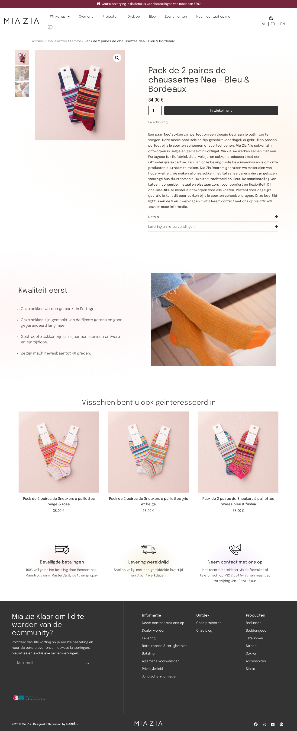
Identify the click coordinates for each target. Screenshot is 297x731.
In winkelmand (221, 110)
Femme (75, 41)
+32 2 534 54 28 (236, 575)
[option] (272, 24)
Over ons (86, 16)
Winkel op (57, 16)
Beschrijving (158, 122)
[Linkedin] (273, 724)
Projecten (111, 16)
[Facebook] (255, 724)
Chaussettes (57, 41)
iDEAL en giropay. (85, 575)
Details (153, 217)
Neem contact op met (214, 16)
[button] (117, 58)
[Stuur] (87, 663)
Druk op (134, 16)
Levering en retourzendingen (171, 226)
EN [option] (282, 24)
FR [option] (273, 24)
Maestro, (33, 575)
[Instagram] (264, 724)
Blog (152, 16)
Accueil (37, 41)
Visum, (46, 575)
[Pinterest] (281, 724)
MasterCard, (61, 575)
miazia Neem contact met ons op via (230, 201)
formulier (257, 570)
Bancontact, (87, 570)
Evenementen (176, 16)
